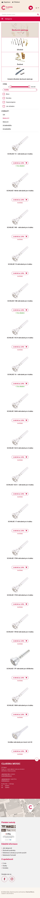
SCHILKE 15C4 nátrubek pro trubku (20, 338)
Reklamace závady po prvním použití (14, 853)
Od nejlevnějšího (7, 125)
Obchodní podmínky (9, 850)
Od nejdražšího (7, 129)
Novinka (8, 98)
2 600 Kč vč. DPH (18, 163)
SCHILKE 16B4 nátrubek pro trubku (20, 411)
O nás (4, 863)
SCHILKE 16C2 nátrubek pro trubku (20, 448)
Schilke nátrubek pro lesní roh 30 (20, 742)
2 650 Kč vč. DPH (18, 310)
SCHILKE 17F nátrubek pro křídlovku (20, 669)
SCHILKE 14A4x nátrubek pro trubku (20, 191)
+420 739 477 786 (5, 774)
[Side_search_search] (38, 14)
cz (37, 8)
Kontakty (5, 868)
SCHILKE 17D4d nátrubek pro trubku (20, 632)
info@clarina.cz (5, 780)
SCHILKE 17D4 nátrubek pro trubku (20, 595)
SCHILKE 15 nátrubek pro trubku (20, 264)
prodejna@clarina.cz (6, 775)
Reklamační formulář (9, 855)
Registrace (7, 2)
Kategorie (8, 19)
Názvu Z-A (5, 121)
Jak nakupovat (7, 848)
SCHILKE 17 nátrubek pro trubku (20, 521)
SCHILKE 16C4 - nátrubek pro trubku (20, 485)
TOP (4, 114)
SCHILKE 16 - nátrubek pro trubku (20, 374)
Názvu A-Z (6, 118)
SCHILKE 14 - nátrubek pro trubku (20, 154)
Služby (5, 866)
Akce (7, 94)
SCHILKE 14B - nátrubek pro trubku (20, 227)
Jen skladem (10, 106)
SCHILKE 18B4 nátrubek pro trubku (20, 705)
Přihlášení (17, 2)
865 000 (33, 87)
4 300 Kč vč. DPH (18, 678)
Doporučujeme (10, 102)
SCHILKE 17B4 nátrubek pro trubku (20, 558)
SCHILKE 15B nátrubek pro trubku (20, 301)
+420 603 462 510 (5, 779)
